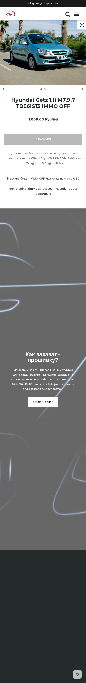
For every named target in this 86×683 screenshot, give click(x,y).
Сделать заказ (43, 402)
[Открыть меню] (76, 14)
